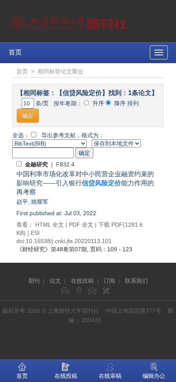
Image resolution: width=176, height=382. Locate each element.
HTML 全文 (49, 224)
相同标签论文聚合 (60, 71)
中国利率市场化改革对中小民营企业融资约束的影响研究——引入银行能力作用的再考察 (85, 183)
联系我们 (136, 280)
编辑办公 (153, 376)
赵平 (22, 201)
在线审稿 (110, 376)
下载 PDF (110, 224)
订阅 (109, 280)
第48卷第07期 (51, 249)
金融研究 (36, 164)
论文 (55, 280)
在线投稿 (82, 280)
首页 (15, 52)
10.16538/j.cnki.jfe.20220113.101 (69, 241)
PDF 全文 (81, 224)
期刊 (34, 280)
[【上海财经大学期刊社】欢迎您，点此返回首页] (69, 20)
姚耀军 (39, 201)
